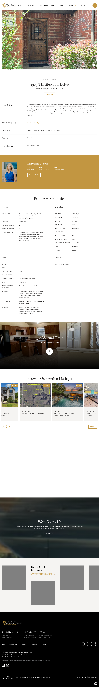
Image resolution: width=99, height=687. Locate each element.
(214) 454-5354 (44, 169)
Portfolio (24, 644)
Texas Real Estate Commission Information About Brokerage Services (19, 654)
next (11, 64)
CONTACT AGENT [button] (34, 174)
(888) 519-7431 (28, 637)
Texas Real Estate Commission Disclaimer (12, 656)
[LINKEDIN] (87, 644)
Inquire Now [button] (49, 94)
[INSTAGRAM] (83, 644)
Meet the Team (13, 644)
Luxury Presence (44, 677)
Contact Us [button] (49, 534)
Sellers (62, 5)
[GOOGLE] (95, 644)
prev (7, 64)
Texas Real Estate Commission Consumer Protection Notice (17, 652)
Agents (71, 5)
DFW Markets (43, 5)
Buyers (53, 5)
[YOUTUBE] (91, 644)
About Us (31, 5)
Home (3, 644)
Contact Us (81, 5)
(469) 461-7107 (6, 635)
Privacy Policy (92, 677)
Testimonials (34, 644)
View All (92, 426)
